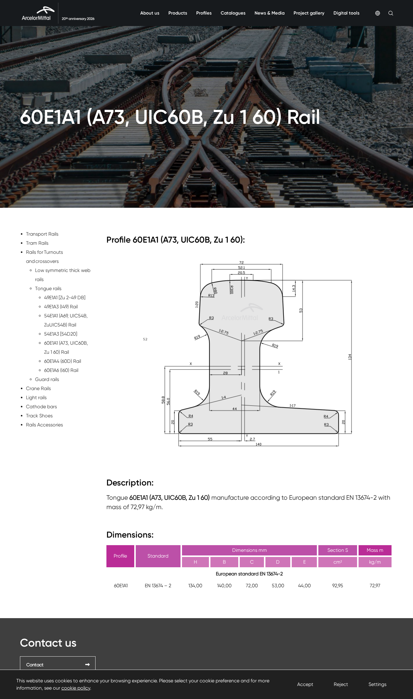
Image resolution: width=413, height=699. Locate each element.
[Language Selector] (373, 13)
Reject (341, 684)
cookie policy (75, 688)
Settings (377, 684)
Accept (305, 684)
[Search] (386, 13)
